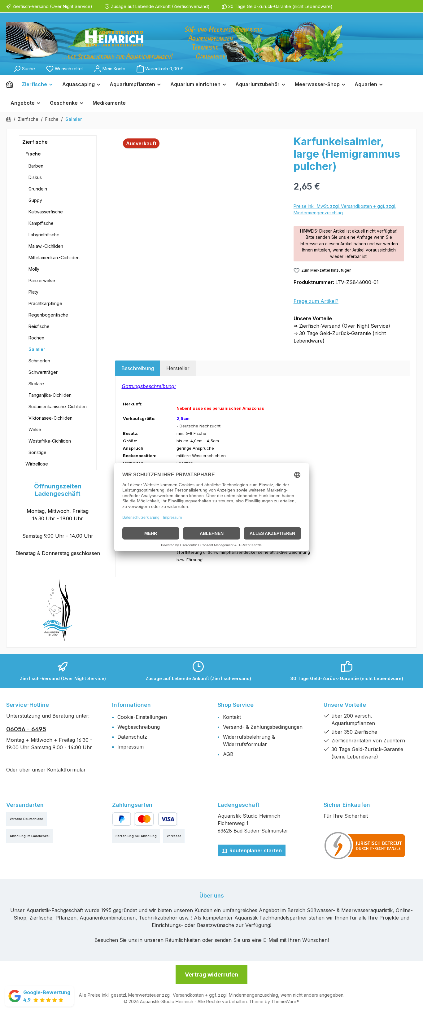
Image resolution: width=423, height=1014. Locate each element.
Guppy (35, 200)
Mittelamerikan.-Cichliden (54, 257)
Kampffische (41, 223)
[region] (201, 202)
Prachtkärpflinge (45, 303)
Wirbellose (36, 464)
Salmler (36, 349)
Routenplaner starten (255, 850)
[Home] (11, 84)
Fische (33, 154)
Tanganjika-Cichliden (50, 395)
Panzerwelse (41, 280)
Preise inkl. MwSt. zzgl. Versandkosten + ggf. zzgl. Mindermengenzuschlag (345, 209)
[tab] (137, 368)
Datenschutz (132, 737)
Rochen (36, 337)
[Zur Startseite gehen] (174, 42)
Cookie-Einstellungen (142, 717)
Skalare (36, 383)
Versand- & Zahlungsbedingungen (263, 727)
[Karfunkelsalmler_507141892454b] (201, 202)
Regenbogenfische (48, 314)
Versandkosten (188, 995)
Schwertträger (43, 372)
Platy (33, 292)
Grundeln (37, 188)
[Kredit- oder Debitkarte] (155, 819)
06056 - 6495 (26, 729)
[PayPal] (122, 819)
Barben (35, 165)
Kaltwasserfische (45, 211)
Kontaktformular (66, 770)
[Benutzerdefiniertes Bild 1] (365, 845)
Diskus (35, 177)
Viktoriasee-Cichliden (50, 418)
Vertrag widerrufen (211, 974)
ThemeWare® (285, 1001)
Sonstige (37, 452)
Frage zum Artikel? (316, 301)
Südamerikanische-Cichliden (57, 406)
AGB (228, 754)
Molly (33, 269)
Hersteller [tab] (178, 368)
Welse (34, 429)
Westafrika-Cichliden (49, 441)
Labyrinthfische (43, 234)
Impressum (130, 747)
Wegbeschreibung (138, 727)
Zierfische (35, 142)
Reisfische (39, 326)
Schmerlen (39, 360)
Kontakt (232, 717)
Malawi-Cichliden (45, 246)
